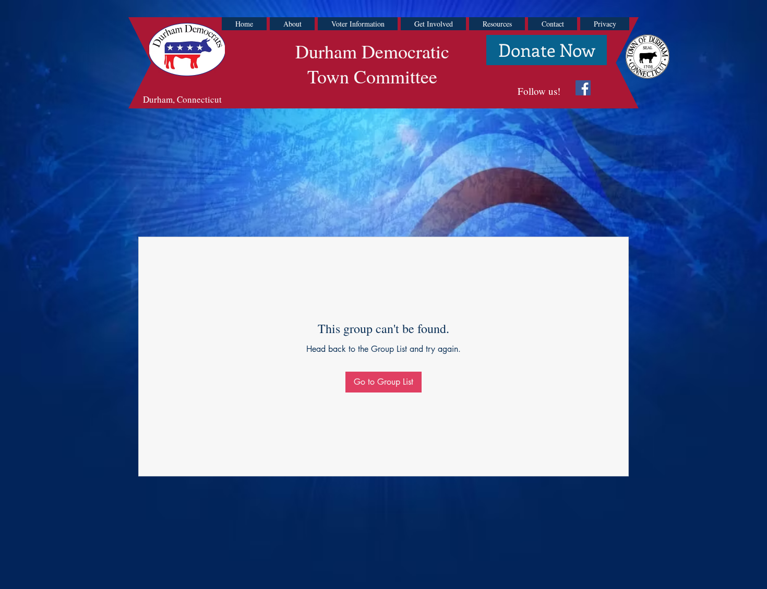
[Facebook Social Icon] (583, 87)
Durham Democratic (372, 51)
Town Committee (372, 76)
